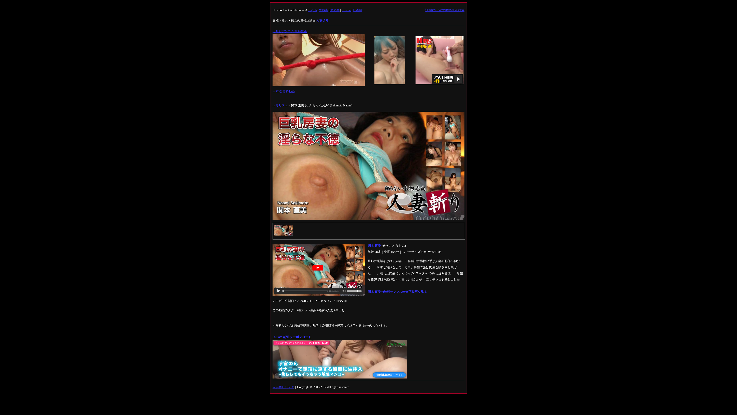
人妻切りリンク (283, 387)
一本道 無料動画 (284, 91)
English (312, 10)
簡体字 (335, 10)
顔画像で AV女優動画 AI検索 (444, 10)
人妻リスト (280, 105)
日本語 (357, 10)
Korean (346, 10)
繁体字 (323, 10)
